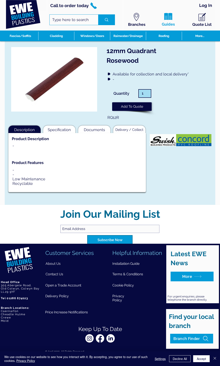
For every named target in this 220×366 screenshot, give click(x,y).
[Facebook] (100, 338)
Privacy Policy (25, 360)
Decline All (180, 359)
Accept (201, 359)
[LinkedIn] (110, 338)
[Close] (214, 359)
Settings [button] (160, 359)
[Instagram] (89, 338)
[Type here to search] (106, 20)
